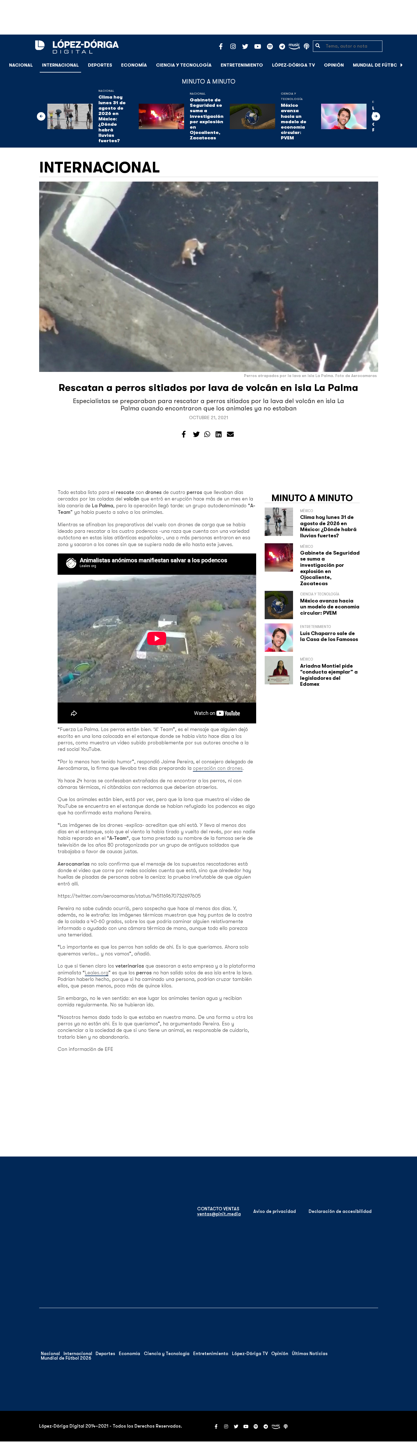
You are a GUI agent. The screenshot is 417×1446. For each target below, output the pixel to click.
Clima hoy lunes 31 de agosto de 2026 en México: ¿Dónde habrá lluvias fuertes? (112, 119)
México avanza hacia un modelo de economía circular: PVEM (293, 121)
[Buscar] (409, 65)
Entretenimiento (242, 65)
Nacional (21, 65)
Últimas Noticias (310, 1353)
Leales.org (96, 973)
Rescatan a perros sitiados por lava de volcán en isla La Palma (208, 387)
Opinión (334, 65)
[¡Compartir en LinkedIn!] (219, 434)
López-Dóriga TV (293, 65)
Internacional (60, 65)
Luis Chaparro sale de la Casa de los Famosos (329, 636)
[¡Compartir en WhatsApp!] (207, 434)
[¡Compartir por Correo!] (230, 434)
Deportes (100, 65)
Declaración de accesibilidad (340, 1211)
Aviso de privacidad (274, 1211)
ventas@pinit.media (219, 1214)
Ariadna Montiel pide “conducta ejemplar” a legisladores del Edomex (329, 675)
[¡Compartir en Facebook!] (184, 434)
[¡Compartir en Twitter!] (196, 434)
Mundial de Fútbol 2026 (383, 65)
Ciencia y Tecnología (184, 65)
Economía (134, 65)
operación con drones (218, 768)
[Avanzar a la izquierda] (41, 116)
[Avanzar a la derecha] (402, 65)
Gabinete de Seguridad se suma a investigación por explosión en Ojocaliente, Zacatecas (207, 118)
